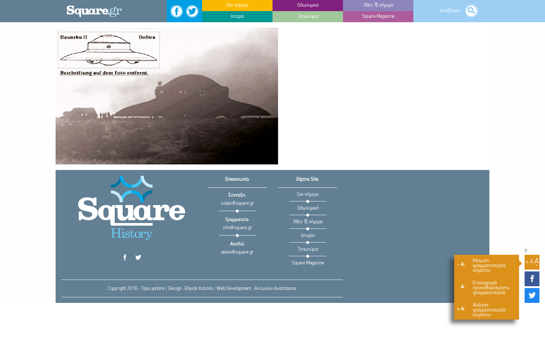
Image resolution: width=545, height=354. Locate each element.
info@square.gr (237, 228)
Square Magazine (308, 263)
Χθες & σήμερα (308, 222)
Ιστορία (307, 235)
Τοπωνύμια (308, 249)
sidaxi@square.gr (237, 203)
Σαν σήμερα (307, 194)
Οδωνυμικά (307, 208)
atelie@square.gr (237, 252)
